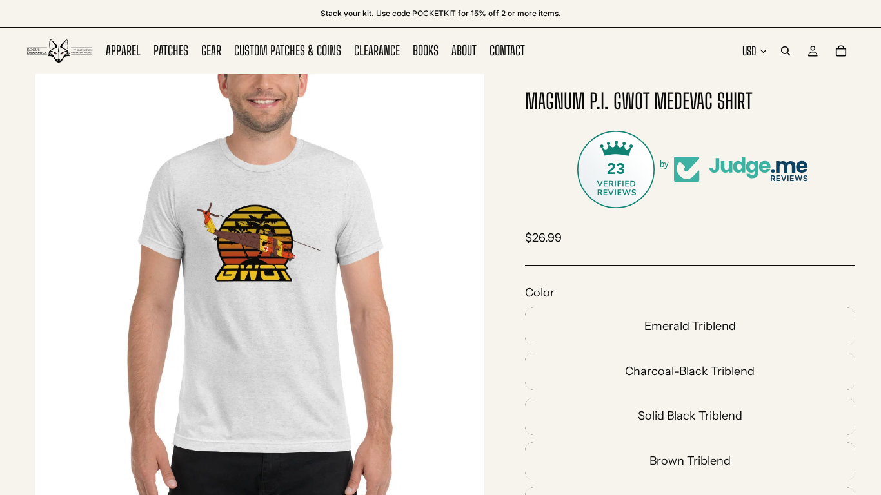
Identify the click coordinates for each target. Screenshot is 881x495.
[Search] (785, 51)
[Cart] (841, 51)
